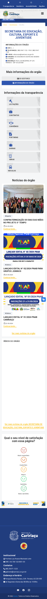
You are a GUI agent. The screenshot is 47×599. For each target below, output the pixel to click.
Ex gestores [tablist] (24, 79)
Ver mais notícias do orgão (23, 333)
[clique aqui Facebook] (24, 590)
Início (5, 25)
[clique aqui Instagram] (29, 590)
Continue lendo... (10, 229)
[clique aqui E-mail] (18, 590)
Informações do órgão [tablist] (24, 83)
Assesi (15, 596)
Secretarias (13, 25)
